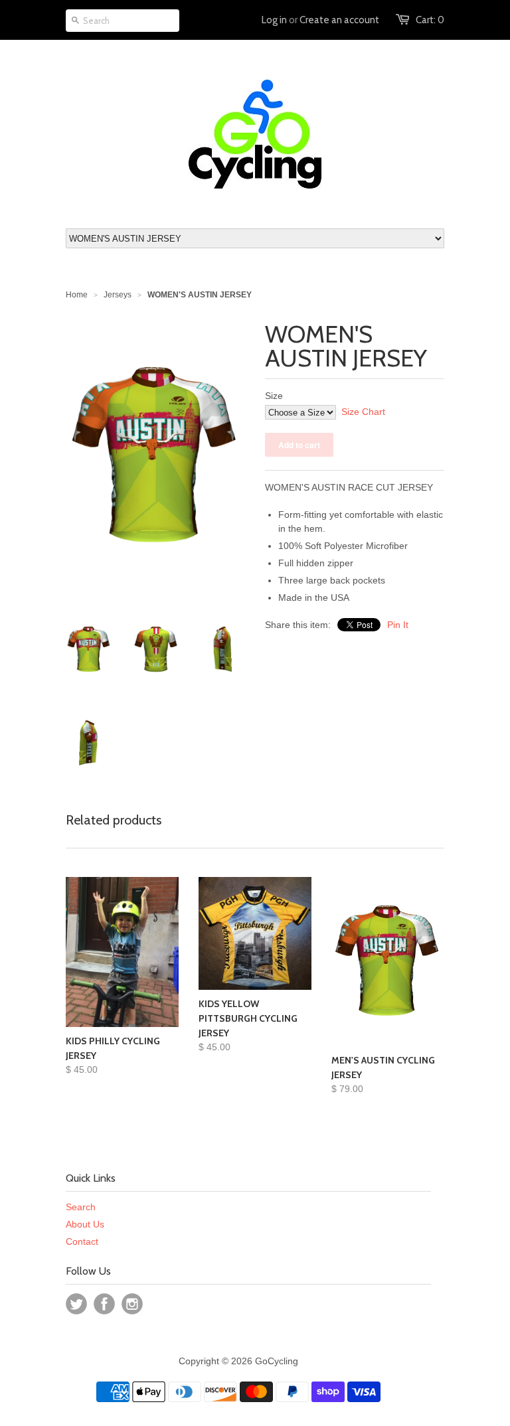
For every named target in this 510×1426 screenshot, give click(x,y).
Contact (82, 1241)
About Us (85, 1224)
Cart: (430, 20)
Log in (274, 20)
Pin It (397, 624)
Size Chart (363, 411)
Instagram (132, 1303)
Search (81, 1207)
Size (274, 395)
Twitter (76, 1303)
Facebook (104, 1303)
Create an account (339, 20)
